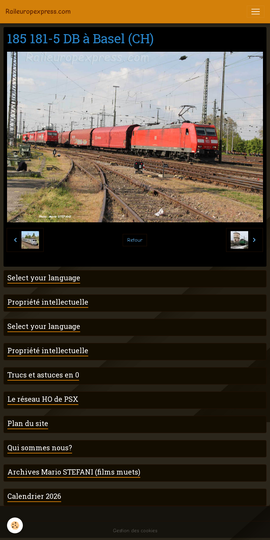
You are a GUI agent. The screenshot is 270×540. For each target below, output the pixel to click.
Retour (134, 240)
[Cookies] (15, 525)
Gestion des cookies (135, 531)
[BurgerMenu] (255, 12)
